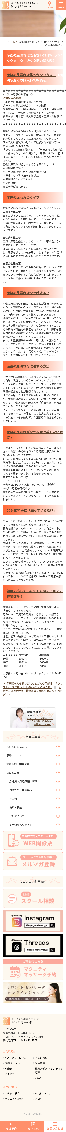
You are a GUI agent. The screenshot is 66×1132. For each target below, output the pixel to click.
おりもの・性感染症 (20, 790)
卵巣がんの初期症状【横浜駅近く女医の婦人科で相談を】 (32, 690)
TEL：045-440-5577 (25, 1040)
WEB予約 (33, 1129)
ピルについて (17, 816)
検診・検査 (15, 807)
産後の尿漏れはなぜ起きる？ (28, 292)
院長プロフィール (42, 724)
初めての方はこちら (18, 747)
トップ (6, 41)
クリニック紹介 (14, 1098)
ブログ (14, 41)
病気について (42, 1093)
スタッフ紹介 (12, 1093)
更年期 (13, 799)
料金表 (8, 1068)
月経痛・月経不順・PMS (23, 781)
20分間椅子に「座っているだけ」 (32, 510)
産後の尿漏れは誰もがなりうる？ (31, 74)
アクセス (10, 1074)
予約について (14, 755)
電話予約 (11, 1128)
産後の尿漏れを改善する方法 (28, 366)
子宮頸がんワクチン (20, 825)
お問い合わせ (55, 1128)
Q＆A (38, 1077)
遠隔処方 (40, 1063)
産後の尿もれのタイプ (23, 197)
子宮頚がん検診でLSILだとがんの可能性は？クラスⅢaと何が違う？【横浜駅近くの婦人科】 (33, 685)
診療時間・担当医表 (18, 764)
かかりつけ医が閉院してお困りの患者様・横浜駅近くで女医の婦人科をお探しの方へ (40, 719)
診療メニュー (14, 773)
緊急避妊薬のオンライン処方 (49, 1070)
